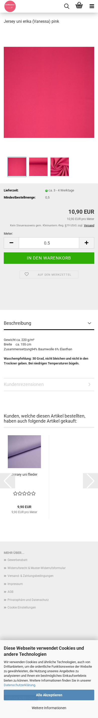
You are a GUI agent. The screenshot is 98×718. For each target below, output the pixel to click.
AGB (10, 592)
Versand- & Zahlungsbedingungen (31, 576)
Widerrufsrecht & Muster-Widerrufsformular (37, 568)
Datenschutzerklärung (19, 685)
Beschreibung (17, 323)
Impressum (15, 584)
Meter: (8, 233)
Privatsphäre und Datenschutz (28, 600)
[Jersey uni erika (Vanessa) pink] (49, 92)
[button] (11, 243)
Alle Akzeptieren (49, 695)
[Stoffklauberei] (8, 6)
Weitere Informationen (49, 708)
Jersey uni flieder (24, 474)
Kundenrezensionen (24, 384)
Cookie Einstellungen (22, 607)
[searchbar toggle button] (66, 6)
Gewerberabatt (17, 560)
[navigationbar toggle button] (91, 6)
